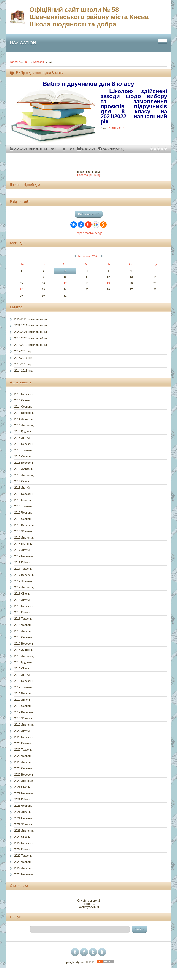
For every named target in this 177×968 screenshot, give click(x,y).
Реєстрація (84, 175)
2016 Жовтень (23, 531)
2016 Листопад (24, 537)
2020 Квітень (22, 743)
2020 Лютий (22, 731)
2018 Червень (23, 624)
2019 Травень (23, 687)
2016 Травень (23, 506)
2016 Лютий (22, 487)
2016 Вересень (24, 525)
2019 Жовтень (23, 718)
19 (108, 283)
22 (21, 289)
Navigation (23, 42)
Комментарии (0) (113, 149)
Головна (15, 61)
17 (65, 283)
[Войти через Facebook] (81, 224)
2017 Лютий (22, 550)
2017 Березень (23, 556)
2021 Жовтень (23, 824)
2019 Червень (23, 693)
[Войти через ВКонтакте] (73, 224)
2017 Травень (23, 568)
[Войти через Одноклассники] (103, 224)
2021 (27, 61)
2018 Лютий (22, 600)
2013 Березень (23, 394)
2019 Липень (22, 699)
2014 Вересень (24, 412)
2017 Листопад (24, 587)
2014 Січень (22, 400)
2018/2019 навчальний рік (30, 344)
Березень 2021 (88, 256)
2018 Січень (22, 593)
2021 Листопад (24, 830)
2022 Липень (22, 868)
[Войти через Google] (95, 224)
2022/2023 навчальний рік (30, 319)
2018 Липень (22, 631)
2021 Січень (22, 787)
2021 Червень (23, 805)
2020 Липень (22, 762)
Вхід (97, 175)
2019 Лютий (22, 674)
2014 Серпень (23, 406)
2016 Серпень (23, 518)
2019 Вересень (24, 712)
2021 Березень (23, 793)
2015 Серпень (23, 456)
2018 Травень (23, 618)
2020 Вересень (24, 774)
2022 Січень (22, 837)
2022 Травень (23, 855)
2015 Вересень (24, 462)
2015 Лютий (22, 437)
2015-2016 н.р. (23, 364)
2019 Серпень (23, 706)
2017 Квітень (22, 562)
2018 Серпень (23, 637)
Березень (39, 61)
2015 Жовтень (23, 469)
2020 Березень (23, 737)
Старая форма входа (88, 233)
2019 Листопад (24, 724)
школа (70, 149)
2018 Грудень (23, 662)
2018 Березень (23, 606)
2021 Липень (22, 812)
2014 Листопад (24, 425)
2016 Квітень (22, 500)
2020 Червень (23, 755)
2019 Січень (22, 668)
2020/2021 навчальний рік (30, 149)
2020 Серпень (23, 768)
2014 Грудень (23, 431)
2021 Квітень (22, 799)
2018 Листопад (24, 656)
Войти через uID (88, 214)
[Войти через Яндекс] (88, 224)
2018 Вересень (24, 643)
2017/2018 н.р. (23, 351)
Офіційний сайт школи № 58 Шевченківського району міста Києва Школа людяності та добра (89, 17)
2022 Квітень (22, 849)
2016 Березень (23, 494)
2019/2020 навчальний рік (30, 338)
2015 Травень (23, 450)
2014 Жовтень (23, 419)
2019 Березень (23, 681)
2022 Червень (23, 861)
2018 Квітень (22, 612)
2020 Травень (23, 749)
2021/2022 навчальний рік (30, 325)
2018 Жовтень (23, 649)
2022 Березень (23, 843)
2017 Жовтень (23, 581)
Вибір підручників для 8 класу (39, 73)
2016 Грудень (23, 543)
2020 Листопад (24, 780)
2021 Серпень (23, 818)
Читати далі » (116, 127)
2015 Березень (23, 444)
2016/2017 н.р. (23, 357)
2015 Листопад (24, 475)
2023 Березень (23, 874)
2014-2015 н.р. (23, 370)
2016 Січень (22, 481)
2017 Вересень (24, 575)
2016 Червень (23, 512)
